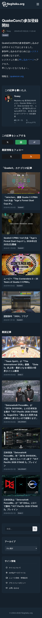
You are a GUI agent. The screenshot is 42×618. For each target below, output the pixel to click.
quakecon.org (17, 76)
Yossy (17, 96)
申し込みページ (26, 59)
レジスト (34, 51)
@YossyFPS (31, 122)
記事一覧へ (18, 121)
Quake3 (5, 35)
